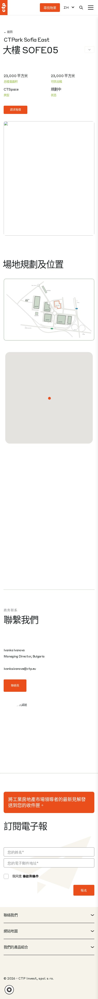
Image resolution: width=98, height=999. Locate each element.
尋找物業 (50, 7)
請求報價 (15, 109)
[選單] (90, 8)
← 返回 (8, 32)
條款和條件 (31, 876)
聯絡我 (15, 685)
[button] (49, 398)
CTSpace (11, 89)
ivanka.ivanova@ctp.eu (20, 668)
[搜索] (81, 7)
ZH (66, 7)
